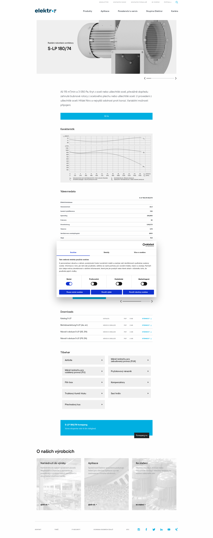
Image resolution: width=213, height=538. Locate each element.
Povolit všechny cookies (138, 292)
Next (176, 78)
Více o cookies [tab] (139, 252)
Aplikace (105, 11)
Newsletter (103, 2)
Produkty (87, 11)
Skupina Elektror (154, 11)
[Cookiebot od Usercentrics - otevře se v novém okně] (144, 245)
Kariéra (174, 11)
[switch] (94, 283)
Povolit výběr (107, 292)
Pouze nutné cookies (75, 292)
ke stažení (140, 505)
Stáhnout (146, 318)
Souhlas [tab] (73, 252)
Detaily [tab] (106, 252)
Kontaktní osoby (119, 2)
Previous (145, 78)
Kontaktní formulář (139, 2)
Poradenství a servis (127, 11)
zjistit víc (44, 505)
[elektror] (45, 10)
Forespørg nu (141, 435)
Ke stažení (156, 2)
